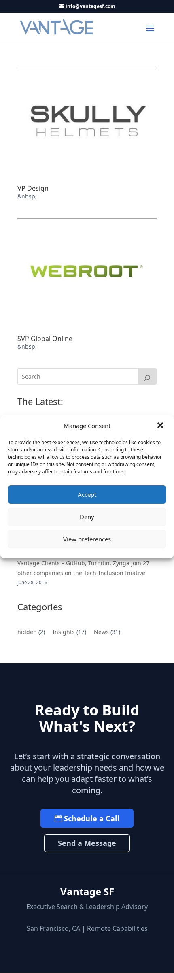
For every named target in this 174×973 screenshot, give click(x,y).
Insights (64, 632)
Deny (87, 517)
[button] (161, 426)
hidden (27, 632)
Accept (87, 494)
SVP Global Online (44, 338)
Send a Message (87, 843)
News (101, 632)
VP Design (33, 188)
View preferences (87, 539)
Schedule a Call (92, 818)
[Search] (147, 376)
